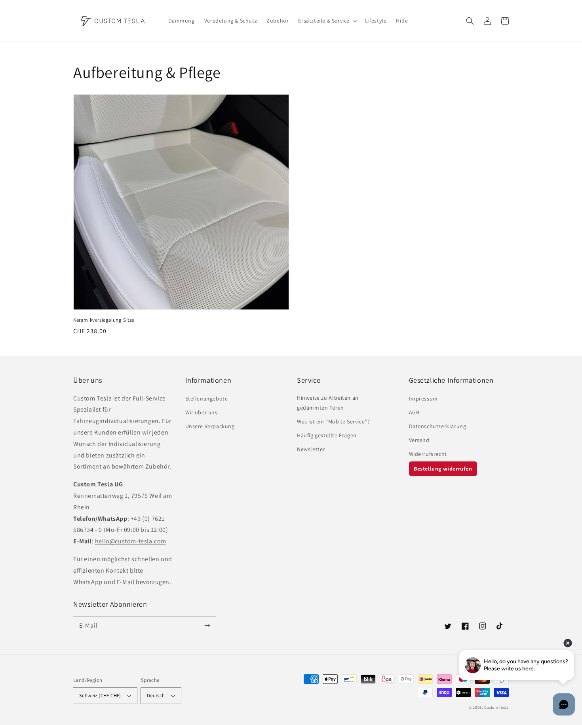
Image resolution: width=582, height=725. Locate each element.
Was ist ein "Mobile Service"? (333, 421)
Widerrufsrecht (428, 453)
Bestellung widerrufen (443, 468)
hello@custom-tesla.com (130, 541)
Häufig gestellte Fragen (327, 435)
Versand (419, 440)
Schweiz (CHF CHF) (100, 695)
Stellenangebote (206, 398)
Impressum (423, 398)
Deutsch (156, 695)
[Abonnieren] (207, 625)
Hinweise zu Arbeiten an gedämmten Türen (328, 402)
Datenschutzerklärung (437, 426)
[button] (470, 21)
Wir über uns (201, 412)
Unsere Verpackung (210, 426)
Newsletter (311, 449)
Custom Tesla (496, 707)
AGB (414, 412)
